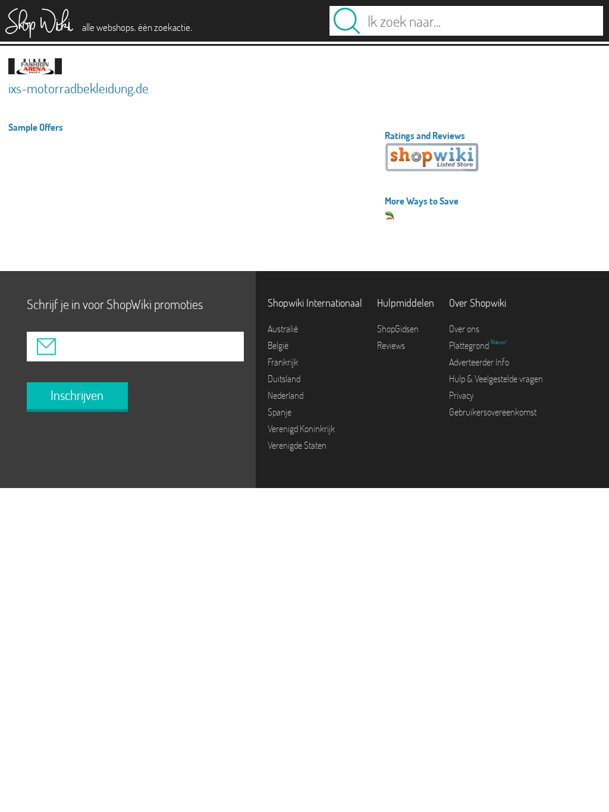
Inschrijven (77, 395)
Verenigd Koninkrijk (301, 429)
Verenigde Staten (297, 445)
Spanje (279, 412)
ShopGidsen (398, 329)
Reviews (391, 345)
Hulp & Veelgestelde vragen (496, 379)
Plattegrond (470, 345)
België (278, 345)
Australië (283, 329)
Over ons (464, 329)
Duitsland (284, 379)
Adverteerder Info (479, 362)
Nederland (285, 395)
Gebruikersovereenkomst (492, 412)
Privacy (461, 395)
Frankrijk (283, 362)
